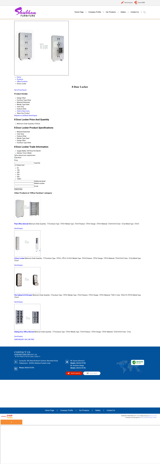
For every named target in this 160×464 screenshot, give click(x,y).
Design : (96, 224)
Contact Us (135, 12)
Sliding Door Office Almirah (24, 332)
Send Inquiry (33, 115)
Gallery (123, 12)
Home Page (79, 12)
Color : (121, 224)
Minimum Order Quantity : (39, 224)
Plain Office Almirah (21, 224)
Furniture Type (22, 143)
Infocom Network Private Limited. (148, 417)
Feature (19, 136)
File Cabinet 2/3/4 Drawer (23, 295)
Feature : (85, 224)
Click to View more (23, 111)
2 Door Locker (19, 258)
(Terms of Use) (153, 415)
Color (18, 134)
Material (20, 132)
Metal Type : (132, 224)
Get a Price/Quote (20, 90)
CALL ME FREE (29, 339)
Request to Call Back (21, 115)
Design (19, 140)
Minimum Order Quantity (25, 124)
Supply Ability (21, 151)
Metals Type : (72, 224)
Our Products (111, 12)
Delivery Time (21, 153)
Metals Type (21, 138)
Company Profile (94, 12)
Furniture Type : (57, 224)
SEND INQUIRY (19, 339)
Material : (109, 224)
